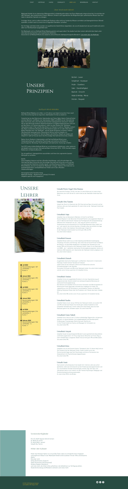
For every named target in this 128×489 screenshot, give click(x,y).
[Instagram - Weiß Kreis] (100, 482)
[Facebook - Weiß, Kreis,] (103, 482)
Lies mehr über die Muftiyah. (90, 35)
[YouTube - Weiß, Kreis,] (97, 482)
